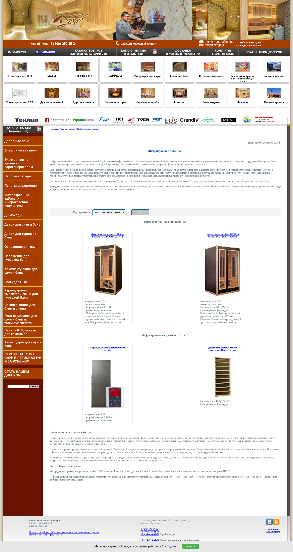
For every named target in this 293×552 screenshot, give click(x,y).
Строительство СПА (19, 76)
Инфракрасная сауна (147, 76)
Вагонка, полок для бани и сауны (19, 306)
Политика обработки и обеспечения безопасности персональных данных (64, 532)
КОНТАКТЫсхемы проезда (223, 52)
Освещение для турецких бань (16, 257)
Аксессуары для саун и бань (22, 344)
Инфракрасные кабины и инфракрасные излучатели (16, 200)
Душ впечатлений (51, 102)
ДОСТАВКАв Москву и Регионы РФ (183, 52)
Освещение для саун (20, 246)
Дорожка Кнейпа (83, 102)
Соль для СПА (15, 282)
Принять (190, 546)
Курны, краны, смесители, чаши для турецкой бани (21, 294)
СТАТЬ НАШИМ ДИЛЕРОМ (264, 52)
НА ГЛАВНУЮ (16, 52)
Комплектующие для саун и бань (20, 270)
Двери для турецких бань (20, 235)
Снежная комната (274, 76)
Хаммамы (115, 75)
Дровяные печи (16, 141)
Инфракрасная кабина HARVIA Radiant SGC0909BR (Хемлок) (107, 235)
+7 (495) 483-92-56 (150, 534)
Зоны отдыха (211, 102)
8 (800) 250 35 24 (149, 529)
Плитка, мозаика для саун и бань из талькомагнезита (20, 319)
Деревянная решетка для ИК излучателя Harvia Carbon (222, 348)
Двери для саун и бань (22, 224)
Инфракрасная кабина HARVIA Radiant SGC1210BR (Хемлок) (222, 235)
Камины (242, 102)
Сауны (51, 75)
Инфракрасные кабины (88, 129)
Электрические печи (20, 150)
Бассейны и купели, (242, 78)
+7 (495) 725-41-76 (150, 532)
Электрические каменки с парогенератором (18, 163)
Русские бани (83, 75)
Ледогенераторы (115, 102)
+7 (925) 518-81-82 (150, 540)
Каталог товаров (67, 129)
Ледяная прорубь (147, 102)
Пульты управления (20, 185)
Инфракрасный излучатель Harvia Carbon (107, 348)
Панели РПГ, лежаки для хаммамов (20, 332)
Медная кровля (274, 102)
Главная (54, 129)
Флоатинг (179, 102)
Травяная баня (179, 76)
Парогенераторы (18, 176)
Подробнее (173, 546)
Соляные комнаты (211, 76)
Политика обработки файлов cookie (46, 534)
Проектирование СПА (19, 102)
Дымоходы (13, 215)
